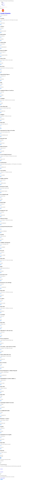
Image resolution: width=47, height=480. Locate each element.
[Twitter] (1, 479)
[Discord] (0, 479)
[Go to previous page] (0, 6)
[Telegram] (2, 479)
